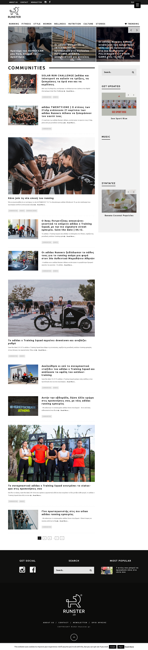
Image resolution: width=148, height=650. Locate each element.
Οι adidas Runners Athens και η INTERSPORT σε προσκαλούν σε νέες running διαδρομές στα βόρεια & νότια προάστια (117, 50)
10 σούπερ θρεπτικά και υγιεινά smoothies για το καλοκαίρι (119, 217)
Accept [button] (112, 647)
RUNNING (14, 24)
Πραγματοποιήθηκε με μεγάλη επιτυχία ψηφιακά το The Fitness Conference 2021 (119, 120)
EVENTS (55, 97)
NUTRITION (74, 24)
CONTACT (24, 2)
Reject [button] (121, 647)
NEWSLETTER (36, 2)
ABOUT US (13, 2)
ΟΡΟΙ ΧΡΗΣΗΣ (99, 622)
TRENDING (133, 24)
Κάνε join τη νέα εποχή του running (31, 198)
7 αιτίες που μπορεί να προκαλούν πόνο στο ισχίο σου (127, 570)
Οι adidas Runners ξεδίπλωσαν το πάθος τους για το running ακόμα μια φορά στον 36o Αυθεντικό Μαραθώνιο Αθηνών (68, 255)
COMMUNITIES (46, 97)
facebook (51, 2)
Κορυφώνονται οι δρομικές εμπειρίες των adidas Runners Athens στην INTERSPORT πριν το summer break (28, 50)
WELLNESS (60, 24)
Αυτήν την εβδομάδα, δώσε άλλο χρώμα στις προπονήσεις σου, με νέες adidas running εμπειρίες (68, 400)
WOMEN (47, 24)
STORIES (100, 24)
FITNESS (26, 24)
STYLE (37, 24)
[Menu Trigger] (137, 5)
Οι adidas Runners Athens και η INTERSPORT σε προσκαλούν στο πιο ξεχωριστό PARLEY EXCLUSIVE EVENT (71, 50)
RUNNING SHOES (32, 210)
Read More (129, 647)
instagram (47, 2)
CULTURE (88, 24)
